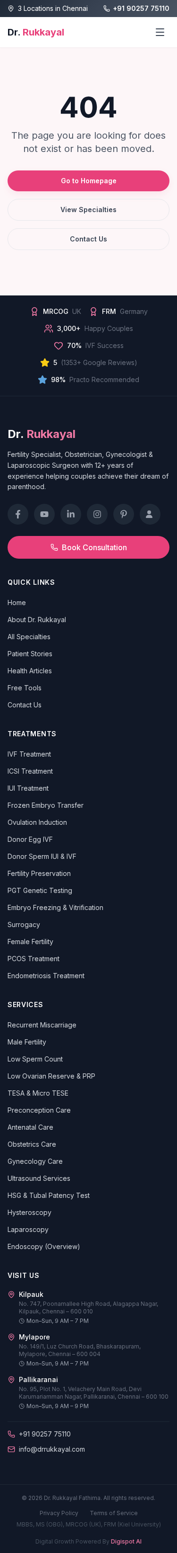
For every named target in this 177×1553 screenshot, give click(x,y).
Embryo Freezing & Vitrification (55, 907)
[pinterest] (123, 514)
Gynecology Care (35, 1161)
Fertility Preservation (39, 873)
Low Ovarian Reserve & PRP (51, 1076)
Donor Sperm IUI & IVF (42, 856)
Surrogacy (24, 924)
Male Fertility (27, 1042)
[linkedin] (70, 514)
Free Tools (25, 688)
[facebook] (18, 514)
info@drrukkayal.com (52, 1449)
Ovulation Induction (37, 822)
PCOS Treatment (33, 959)
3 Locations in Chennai (53, 8)
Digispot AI (126, 1541)
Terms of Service (114, 1513)
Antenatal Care (30, 1127)
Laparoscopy (28, 1229)
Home (17, 602)
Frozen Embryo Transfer (46, 805)
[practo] (150, 514)
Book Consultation (94, 547)
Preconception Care (39, 1110)
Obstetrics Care (32, 1144)
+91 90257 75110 (141, 8)
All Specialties (29, 637)
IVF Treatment (29, 754)
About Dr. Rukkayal (37, 620)
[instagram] (97, 514)
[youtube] (44, 514)
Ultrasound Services (39, 1178)
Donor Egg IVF (30, 839)
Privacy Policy (59, 1513)
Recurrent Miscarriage (42, 1025)
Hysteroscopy (29, 1212)
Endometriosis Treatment (46, 976)
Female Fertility (30, 941)
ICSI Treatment (30, 771)
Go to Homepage (89, 181)
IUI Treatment (28, 788)
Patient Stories (30, 654)
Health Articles (30, 671)
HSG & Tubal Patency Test (49, 1195)
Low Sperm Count (35, 1059)
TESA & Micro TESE (38, 1093)
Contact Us (88, 239)
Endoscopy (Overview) (44, 1246)
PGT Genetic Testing (40, 890)
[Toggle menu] (160, 32)
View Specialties (88, 209)
